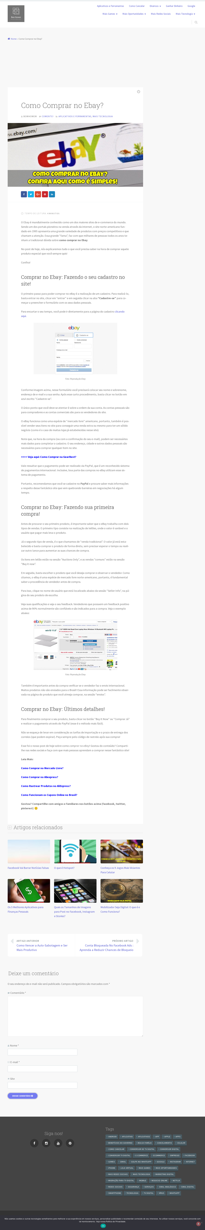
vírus (161, 1193)
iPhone (111, 1168)
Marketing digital (164, 1174)
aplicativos (144, 1136)
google (161, 1161)
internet (190, 1161)
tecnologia (132, 1193)
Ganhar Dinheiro (174, 6)
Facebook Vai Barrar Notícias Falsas (28, 868)
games (111, 1161)
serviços (149, 1187)
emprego (174, 1155)
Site (12, 1078)
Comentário (18, 992)
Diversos (154, 6)
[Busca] (193, 18)
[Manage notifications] (198, 1224)
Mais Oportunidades (133, 13)
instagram (175, 1161)
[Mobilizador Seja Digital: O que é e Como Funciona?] (122, 901)
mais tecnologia (141, 1174)
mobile (142, 1180)
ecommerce (159, 1155)
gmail (123, 1161)
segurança (133, 1187)
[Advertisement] (102, 61)
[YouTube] (58, 1143)
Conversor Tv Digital (119, 1155)
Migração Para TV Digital (121, 1180)
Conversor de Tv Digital (142, 1149)
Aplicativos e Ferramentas (110, 6)
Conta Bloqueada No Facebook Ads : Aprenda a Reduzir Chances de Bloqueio (106, 945)
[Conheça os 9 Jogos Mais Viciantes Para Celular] (122, 862)
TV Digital (149, 1193)
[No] (201, 1222)
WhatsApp (175, 1193)
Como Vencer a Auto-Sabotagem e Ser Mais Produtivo (42, 945)
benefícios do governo (120, 1143)
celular (181, 1143)
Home (14, 38)
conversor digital (169, 1149)
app (157, 1136)
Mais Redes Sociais (161, 13)
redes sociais (115, 1187)
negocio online (159, 1180)
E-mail (15, 1062)
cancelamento (164, 1143)
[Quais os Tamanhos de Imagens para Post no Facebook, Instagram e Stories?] (75, 901)
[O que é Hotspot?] (75, 862)
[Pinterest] (70, 1143)
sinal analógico (167, 1187)
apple (167, 1136)
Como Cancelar (137, 6)
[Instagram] (46, 1143)
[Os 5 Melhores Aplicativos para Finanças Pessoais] (29, 901)
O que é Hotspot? (64, 868)
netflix (176, 1180)
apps (178, 1136)
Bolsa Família (145, 1143)
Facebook (190, 1155)
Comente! (47, 116)
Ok (103, 1226)
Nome (14, 1045)
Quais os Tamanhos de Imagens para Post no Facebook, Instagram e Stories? (74, 911)
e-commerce (142, 1155)
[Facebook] (34, 1143)
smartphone (114, 1193)
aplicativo (127, 1136)
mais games (144, 1168)
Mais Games (108, 13)
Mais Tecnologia (184, 13)
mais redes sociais (118, 1174)
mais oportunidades (166, 1168)
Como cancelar (116, 1149)
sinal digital (187, 1187)
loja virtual (127, 1168)
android (112, 1136)
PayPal (84, 483)
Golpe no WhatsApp (141, 1161)
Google (191, 6)
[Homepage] (16, 13)
